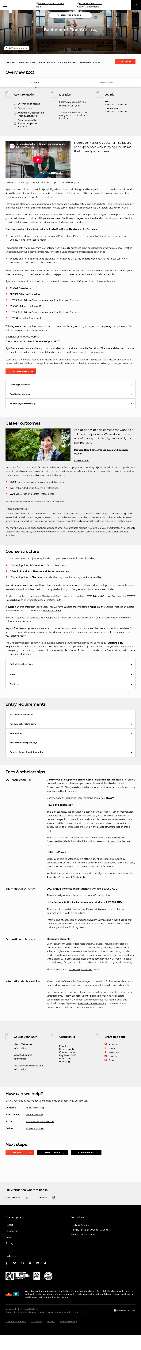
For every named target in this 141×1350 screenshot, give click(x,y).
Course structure (46, 62)
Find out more (81, 460)
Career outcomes (26, 62)
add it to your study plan (55, 650)
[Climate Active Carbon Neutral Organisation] (36, 1276)
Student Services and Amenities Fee (107, 920)
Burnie (9, 1237)
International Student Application (83, 996)
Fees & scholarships (90, 62)
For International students (23, 724)
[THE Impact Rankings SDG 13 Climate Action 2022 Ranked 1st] (17, 1276)
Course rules (24, 108)
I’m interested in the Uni (69, 15)
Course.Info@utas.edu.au (40, 1121)
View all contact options (83, 1234)
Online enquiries (35, 1128)
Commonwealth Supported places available (27, 123)
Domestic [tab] (35, 82)
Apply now (125, 62)
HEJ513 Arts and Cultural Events (102, 596)
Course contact (67, 1052)
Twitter (112, 1048)
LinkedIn (113, 1056)
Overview (10, 62)
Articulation (16, 733)
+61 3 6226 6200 (34, 1114)
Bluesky (113, 1044)
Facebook (114, 1052)
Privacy (51, 1321)
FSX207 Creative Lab (21, 288)
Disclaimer (36, 1321)
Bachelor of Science (20, 654)
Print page (65, 1061)
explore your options (113, 326)
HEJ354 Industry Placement (25, 318)
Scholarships (86, 1153)
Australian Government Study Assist (66, 877)
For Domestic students (21, 714)
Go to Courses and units (16, 48)
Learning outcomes (20, 384)
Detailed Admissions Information (27, 752)
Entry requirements (67, 62)
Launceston (12, 1231)
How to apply (66, 1049)
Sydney (9, 1243)
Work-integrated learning (23, 403)
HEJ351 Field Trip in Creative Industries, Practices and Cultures (44, 312)
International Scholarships (92, 1003)
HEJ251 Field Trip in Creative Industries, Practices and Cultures (44, 300)
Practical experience (20, 394)
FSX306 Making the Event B (25, 306)
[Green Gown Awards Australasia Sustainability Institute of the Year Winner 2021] (48, 1276)
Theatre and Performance (83, 229)
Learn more (62, 1297)
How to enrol (66, 1058)
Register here (21, 371)
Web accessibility (68, 1321)
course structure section (110, 827)
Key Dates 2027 (68, 1055)
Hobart (9, 1225)
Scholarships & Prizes (80, 969)
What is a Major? (52, 610)
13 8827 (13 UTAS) (35, 1107)
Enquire (63, 1046)
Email (111, 1060)
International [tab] (105, 82)
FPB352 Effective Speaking (25, 294)
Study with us (13, 1197)
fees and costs (105, 909)
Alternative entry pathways (23, 742)
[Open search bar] (136, 5)
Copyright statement (16, 1321)
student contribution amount (105, 787)
